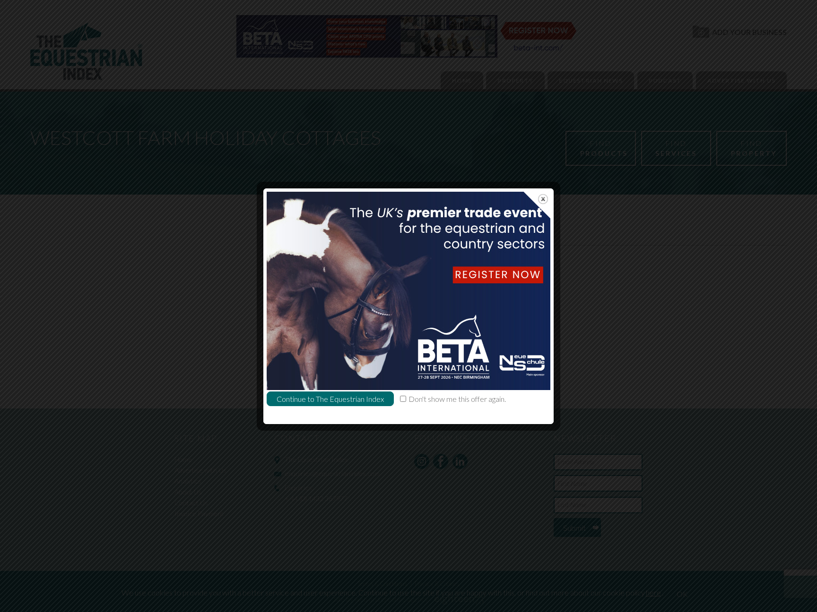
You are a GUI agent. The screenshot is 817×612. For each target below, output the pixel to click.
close (543, 199)
